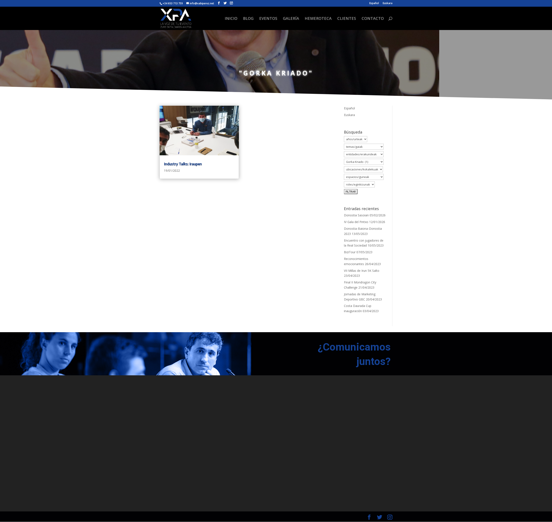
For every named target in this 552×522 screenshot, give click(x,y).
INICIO (231, 19)
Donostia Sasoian (356, 215)
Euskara (387, 3)
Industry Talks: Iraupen (183, 164)
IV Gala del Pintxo (356, 222)
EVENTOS (268, 19)
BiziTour (350, 252)
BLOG (248, 19)
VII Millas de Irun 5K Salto (361, 271)
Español (374, 3)
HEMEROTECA (318, 19)
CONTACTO (373, 19)
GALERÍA (291, 19)
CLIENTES (346, 19)
